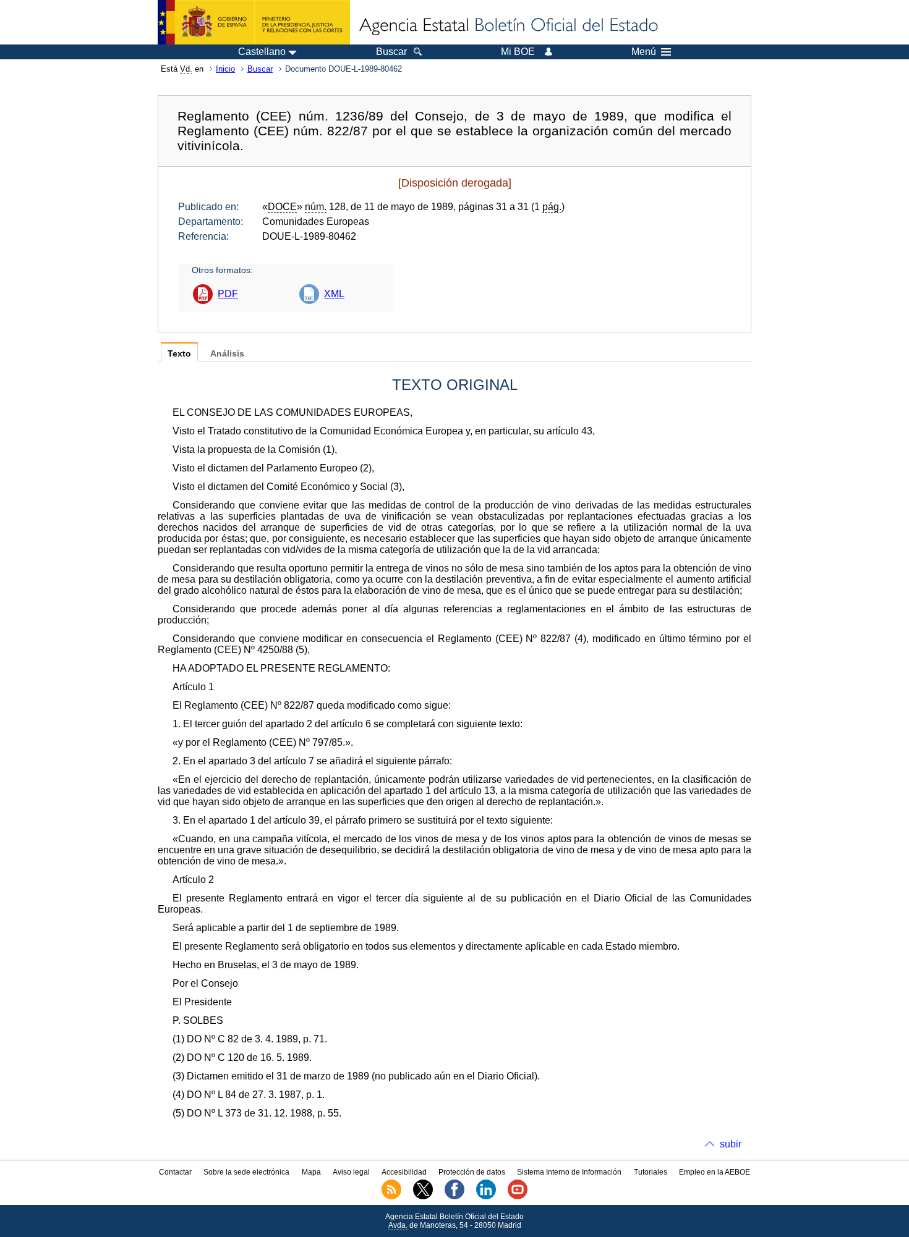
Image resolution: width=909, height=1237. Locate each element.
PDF (228, 294)
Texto (179, 353)
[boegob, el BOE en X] (423, 1197)
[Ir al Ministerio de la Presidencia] (254, 22)
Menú (643, 52)
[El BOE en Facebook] (454, 1197)
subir (730, 1144)
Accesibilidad (404, 1172)
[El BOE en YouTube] (517, 1197)
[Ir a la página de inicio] (507, 25)
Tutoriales (650, 1172)
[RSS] (391, 1197)
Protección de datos (471, 1172)
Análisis (227, 353)
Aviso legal (351, 1172)
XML (334, 294)
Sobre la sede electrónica (246, 1172)
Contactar (175, 1172)
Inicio (225, 69)
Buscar (260, 69)
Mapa (311, 1172)
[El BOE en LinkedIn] (486, 1197)
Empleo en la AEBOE (714, 1172)
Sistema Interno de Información (569, 1172)
